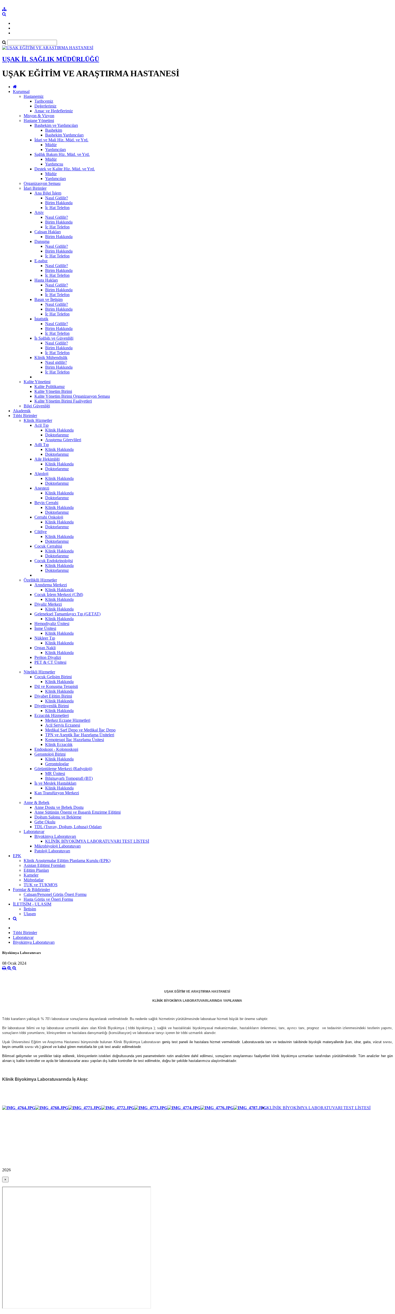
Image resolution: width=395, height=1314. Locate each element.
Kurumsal (21, 91)
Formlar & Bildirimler (31, 889)
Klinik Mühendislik (50, 357)
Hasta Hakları (46, 280)
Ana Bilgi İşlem (47, 193)
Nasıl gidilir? (56, 362)
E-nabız (41, 261)
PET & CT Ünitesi (50, 662)
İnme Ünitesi (45, 628)
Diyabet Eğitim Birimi (53, 696)
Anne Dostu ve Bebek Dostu (59, 807)
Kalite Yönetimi (37, 381)
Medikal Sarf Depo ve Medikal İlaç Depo (80, 730)
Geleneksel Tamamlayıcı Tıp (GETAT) (67, 614)
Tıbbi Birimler (25, 415)
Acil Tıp (41, 425)
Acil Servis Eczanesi (62, 725)
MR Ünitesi (55, 773)
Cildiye (40, 531)
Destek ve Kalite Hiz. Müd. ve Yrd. (64, 169)
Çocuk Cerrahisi (48, 546)
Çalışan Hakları (47, 231)
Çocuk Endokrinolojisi (53, 560)
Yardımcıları (55, 149)
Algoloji (41, 473)
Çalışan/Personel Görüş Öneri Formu (55, 894)
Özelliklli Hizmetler (40, 580)
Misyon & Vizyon (39, 115)
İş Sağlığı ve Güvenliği (53, 338)
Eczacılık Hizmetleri (51, 715)
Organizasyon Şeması (42, 183)
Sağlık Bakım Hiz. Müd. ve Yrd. (62, 154)
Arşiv (39, 212)
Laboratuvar (34, 831)
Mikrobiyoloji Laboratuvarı (57, 846)
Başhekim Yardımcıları (64, 135)
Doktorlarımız (57, 435)
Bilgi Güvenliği (37, 406)
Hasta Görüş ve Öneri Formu (48, 899)
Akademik (22, 410)
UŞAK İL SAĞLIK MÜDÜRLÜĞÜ (50, 59)
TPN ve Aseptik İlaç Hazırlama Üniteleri (79, 735)
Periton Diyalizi (47, 657)
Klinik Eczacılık (59, 744)
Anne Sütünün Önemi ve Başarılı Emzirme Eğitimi (77, 812)
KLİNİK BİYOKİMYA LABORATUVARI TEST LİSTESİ (97, 841)
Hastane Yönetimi (39, 120)
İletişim (30, 909)
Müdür (51, 144)
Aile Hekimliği (47, 459)
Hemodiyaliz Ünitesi (51, 623)
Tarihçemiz (43, 101)
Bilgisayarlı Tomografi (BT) (69, 778)
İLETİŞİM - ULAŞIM (32, 904)
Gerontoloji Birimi (50, 754)
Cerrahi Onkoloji (48, 517)
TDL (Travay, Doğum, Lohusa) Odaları (68, 826)
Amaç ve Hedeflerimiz (53, 111)
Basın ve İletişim (48, 299)
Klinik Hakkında (59, 430)
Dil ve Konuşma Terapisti (56, 686)
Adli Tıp (41, 444)
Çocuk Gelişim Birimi (53, 676)
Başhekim (53, 130)
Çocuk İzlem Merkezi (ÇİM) (58, 594)
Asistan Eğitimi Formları (44, 865)
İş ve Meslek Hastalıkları (55, 783)
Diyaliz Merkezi (48, 604)
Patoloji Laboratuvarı (52, 851)
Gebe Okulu (44, 822)
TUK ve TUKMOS (41, 884)
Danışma (41, 241)
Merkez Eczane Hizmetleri (67, 720)
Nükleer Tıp (44, 638)
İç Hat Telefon (57, 207)
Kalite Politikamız (49, 386)
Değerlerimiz (45, 106)
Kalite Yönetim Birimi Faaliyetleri (63, 401)
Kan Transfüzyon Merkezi (56, 793)
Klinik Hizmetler (38, 420)
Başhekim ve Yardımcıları (56, 125)
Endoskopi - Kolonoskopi (56, 749)
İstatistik (41, 319)
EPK (17, 855)
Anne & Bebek (36, 802)
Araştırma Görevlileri (63, 439)
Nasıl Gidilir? (56, 198)
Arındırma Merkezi (50, 585)
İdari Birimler (35, 188)
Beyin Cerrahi (46, 502)
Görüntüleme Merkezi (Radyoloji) (63, 768)
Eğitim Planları (36, 870)
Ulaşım (30, 913)
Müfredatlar (34, 880)
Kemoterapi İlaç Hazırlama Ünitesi (74, 739)
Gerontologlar (57, 764)
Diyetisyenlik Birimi (51, 705)
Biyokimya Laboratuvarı (55, 836)
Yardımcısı (54, 164)
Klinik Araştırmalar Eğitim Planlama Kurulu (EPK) (67, 860)
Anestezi (41, 488)
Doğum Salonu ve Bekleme (57, 817)
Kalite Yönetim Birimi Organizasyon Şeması (72, 396)
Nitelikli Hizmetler (39, 672)
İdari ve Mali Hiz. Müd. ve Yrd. (61, 140)
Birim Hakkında (59, 202)
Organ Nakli (45, 647)
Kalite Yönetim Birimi (53, 391)
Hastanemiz (34, 96)
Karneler (31, 875)
